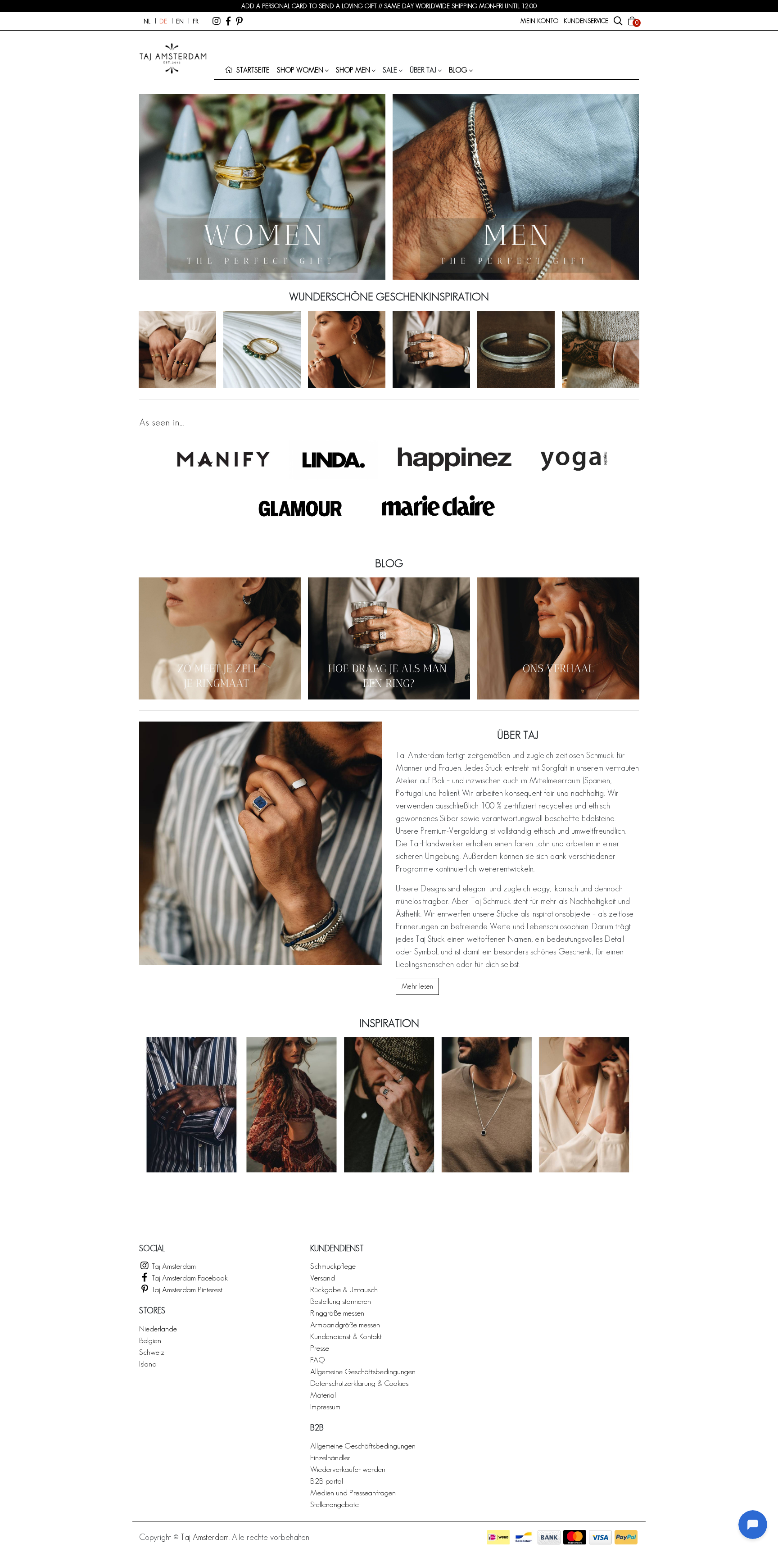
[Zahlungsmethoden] (498, 1537)
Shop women (300, 70)
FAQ (317, 1359)
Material (323, 1394)
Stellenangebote (334, 1504)
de (163, 21)
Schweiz (151, 1352)
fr (195, 21)
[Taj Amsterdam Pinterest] (239, 21)
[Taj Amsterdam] (216, 21)
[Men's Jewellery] (516, 187)
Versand (322, 1277)
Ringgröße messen (337, 1312)
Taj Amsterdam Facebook (189, 1277)
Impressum (325, 1406)
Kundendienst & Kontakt (346, 1336)
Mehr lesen (417, 986)
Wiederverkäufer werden (347, 1469)
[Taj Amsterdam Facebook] (228, 21)
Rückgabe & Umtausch (344, 1289)
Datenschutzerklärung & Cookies (359, 1383)
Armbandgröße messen (345, 1324)
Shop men (353, 70)
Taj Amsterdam (173, 1266)
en (180, 21)
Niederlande (158, 1328)
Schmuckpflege (333, 1266)
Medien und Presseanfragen (353, 1492)
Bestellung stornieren (340, 1301)
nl (147, 21)
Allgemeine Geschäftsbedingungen (363, 1371)
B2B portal (326, 1480)
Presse (319, 1348)
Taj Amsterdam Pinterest (186, 1289)
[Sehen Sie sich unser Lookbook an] (389, 1104)
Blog (458, 70)
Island (148, 1363)
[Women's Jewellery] (262, 187)
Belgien (150, 1340)
